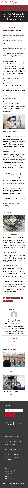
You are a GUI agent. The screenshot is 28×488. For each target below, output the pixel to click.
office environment (17, 83)
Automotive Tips (8, 468)
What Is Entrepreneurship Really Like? (13, 436)
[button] (26, 8)
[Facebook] (5, 298)
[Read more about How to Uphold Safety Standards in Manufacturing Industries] (14, 359)
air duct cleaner (13, 245)
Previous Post (14, 338)
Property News (8, 478)
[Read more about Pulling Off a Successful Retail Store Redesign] (14, 382)
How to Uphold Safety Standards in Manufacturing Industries (13, 369)
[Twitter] (10, 298)
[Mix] (5, 301)
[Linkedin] (15, 298)
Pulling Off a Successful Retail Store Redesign (13, 392)
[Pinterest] (20, 298)
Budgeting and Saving (10, 470)
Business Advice (6, 26)
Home (6, 475)
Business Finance (8, 473)
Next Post (14, 341)
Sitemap (14, 485)
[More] (10, 301)
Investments (7, 476)
